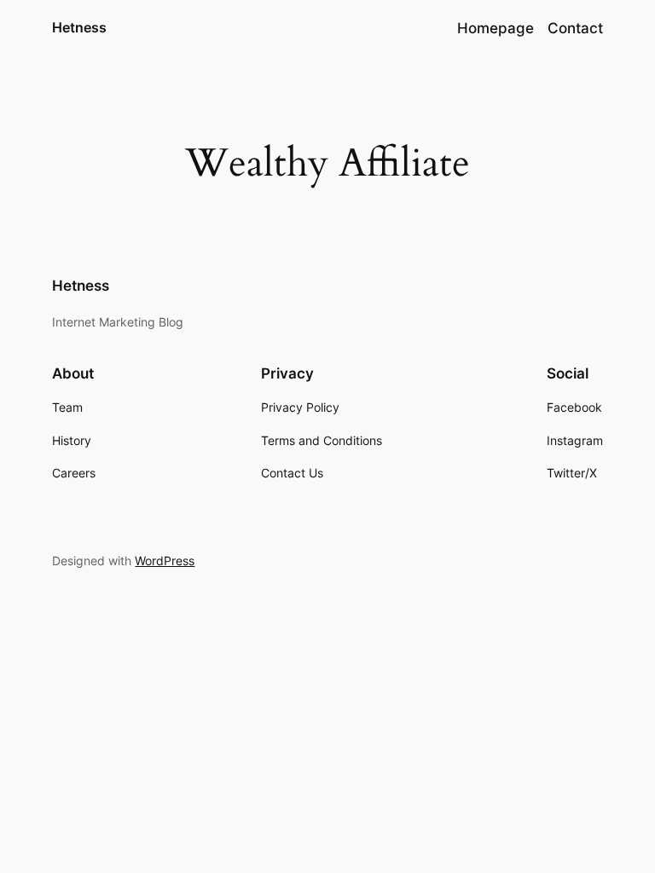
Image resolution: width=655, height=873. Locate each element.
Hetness (79, 27)
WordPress (164, 560)
